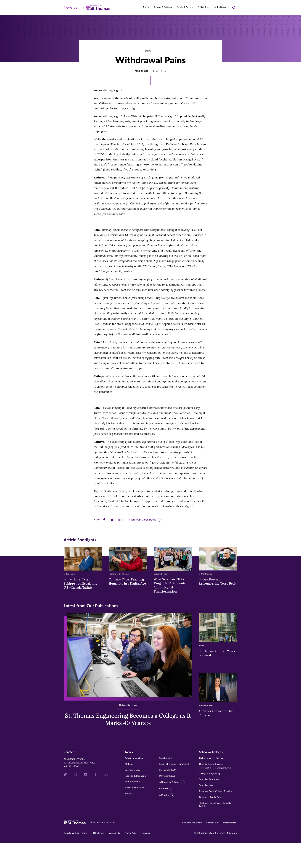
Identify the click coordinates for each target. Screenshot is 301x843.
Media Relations (230, 823)
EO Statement (98, 833)
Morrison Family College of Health (215, 791)
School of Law (206, 785)
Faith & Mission (132, 782)
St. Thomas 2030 (167, 770)
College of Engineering (209, 774)
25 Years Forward (217, 653)
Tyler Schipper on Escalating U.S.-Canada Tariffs (80, 583)
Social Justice (165, 758)
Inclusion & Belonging (135, 776)
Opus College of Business (215, 766)
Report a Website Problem (75, 833)
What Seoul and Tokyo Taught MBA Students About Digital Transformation (170, 585)
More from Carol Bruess (142, 519)
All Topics (163, 789)
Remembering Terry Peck (217, 581)
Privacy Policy (131, 833)
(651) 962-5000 (71, 766)
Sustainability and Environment (174, 764)
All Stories (164, 795)
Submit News (212, 823)
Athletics (129, 764)
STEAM (128, 794)
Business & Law (132, 770)
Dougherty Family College (211, 797)
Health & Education (134, 788)
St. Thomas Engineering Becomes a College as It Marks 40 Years (128, 719)
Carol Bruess (161, 71)
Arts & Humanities (134, 758)
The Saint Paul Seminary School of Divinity (215, 804)
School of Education (209, 779)
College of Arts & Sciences (211, 758)
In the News (220, 7)
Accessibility (114, 833)
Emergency (146, 833)
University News (167, 776)
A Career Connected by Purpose (216, 713)
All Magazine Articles (169, 782)
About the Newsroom (192, 823)
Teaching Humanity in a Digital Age (127, 581)
